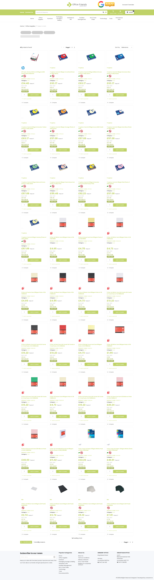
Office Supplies (40, 18)
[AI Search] (106, 12)
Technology (103, 18)
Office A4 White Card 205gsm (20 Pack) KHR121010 (33, 504)
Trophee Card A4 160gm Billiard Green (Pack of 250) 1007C (90, 72)
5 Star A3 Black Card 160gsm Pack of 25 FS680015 (90, 293)
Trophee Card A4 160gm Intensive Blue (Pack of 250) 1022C (118, 72)
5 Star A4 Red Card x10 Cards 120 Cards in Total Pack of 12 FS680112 (62, 345)
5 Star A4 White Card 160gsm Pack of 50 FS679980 (62, 238)
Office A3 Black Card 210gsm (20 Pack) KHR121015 (118, 504)
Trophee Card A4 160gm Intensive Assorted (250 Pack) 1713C (88, 182)
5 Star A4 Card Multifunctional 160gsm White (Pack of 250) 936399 (61, 449)
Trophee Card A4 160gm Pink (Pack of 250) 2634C (118, 182)
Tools (110, 18)
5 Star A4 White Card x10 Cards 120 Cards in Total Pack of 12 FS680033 (119, 293)
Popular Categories (65, 553)
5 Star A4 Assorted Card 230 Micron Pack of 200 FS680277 (119, 397)
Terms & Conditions (83, 558)
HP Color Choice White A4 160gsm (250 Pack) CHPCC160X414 (33, 72)
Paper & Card (41, 26)
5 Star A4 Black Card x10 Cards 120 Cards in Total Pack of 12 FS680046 (33, 345)
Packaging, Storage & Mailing (59, 18)
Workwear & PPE (70, 18)
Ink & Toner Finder (83, 561)
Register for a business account (84, 564)
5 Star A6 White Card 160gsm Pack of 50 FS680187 (119, 345)
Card (28, 80)
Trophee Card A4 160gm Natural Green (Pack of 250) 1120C (33, 182)
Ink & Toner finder (93, 18)
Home (22, 12)
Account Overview (128, 5)
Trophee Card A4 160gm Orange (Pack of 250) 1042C (62, 127)
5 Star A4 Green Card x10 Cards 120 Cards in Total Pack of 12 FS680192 (33, 397)
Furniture (50, 18)
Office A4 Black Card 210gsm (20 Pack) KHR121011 (61, 504)
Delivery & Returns (83, 559)
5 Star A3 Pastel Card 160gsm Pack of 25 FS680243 (62, 397)
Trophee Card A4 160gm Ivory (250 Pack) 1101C (90, 127)
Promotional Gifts (119, 18)
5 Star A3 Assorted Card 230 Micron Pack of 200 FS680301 (33, 449)
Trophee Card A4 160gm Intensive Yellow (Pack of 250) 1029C (33, 127)
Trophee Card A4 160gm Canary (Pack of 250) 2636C (33, 238)
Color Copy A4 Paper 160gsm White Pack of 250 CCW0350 (90, 449)
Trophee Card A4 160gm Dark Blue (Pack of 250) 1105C (119, 127)
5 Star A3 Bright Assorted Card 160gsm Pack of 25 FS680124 (90, 345)
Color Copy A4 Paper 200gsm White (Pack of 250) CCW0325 (119, 449)
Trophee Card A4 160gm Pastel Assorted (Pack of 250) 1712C (62, 182)
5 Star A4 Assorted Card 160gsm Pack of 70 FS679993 (90, 238)
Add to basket (34, 95)
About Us (81, 553)
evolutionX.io (149, 578)
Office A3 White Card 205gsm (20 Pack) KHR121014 (90, 504)
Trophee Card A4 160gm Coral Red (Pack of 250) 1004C (62, 72)
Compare (25, 102)
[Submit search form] (103, 12)
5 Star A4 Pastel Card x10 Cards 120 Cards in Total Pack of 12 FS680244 (90, 397)
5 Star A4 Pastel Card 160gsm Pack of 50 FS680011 (33, 293)
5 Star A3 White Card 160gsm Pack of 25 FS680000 (119, 238)
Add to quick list (27, 99)
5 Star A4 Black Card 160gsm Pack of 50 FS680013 (62, 293)
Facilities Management (82, 18)
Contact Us (29, 12)
